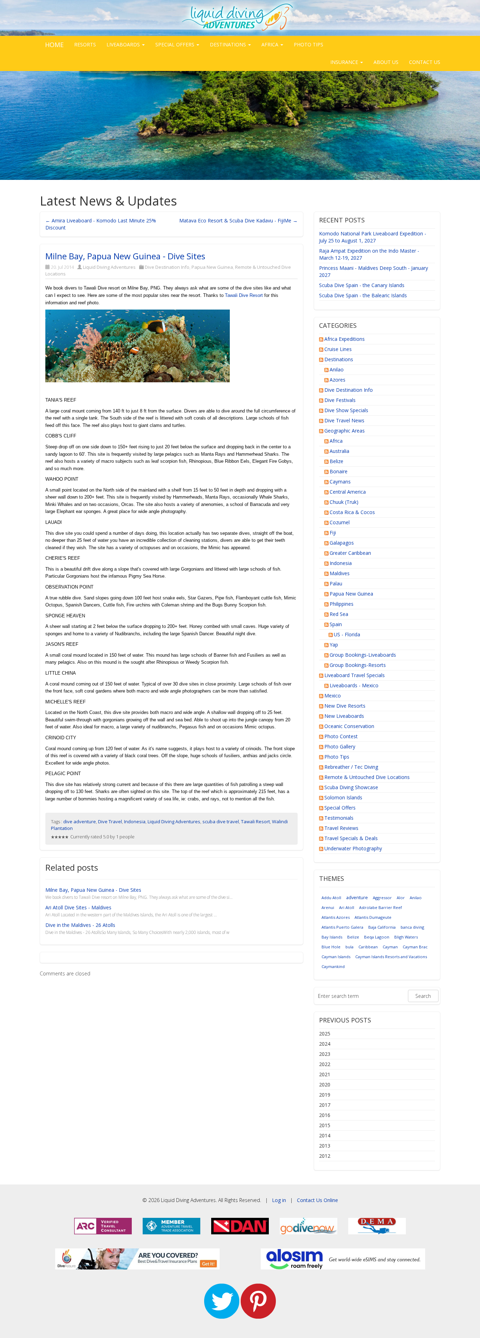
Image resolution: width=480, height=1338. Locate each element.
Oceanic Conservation (349, 726)
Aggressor (382, 897)
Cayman (390, 946)
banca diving (412, 927)
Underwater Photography (353, 848)
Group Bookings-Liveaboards (363, 654)
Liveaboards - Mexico (354, 685)
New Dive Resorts (344, 705)
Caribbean (368, 946)
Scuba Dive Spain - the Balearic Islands (363, 295)
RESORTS (85, 44)
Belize (336, 461)
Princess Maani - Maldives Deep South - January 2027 (373, 271)
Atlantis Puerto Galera (342, 927)
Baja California (382, 927)
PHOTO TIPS (308, 44)
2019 (324, 1094)
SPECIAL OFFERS (175, 44)
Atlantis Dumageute (373, 917)
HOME (54, 44)
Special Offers (340, 807)
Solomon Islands (343, 797)
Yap (334, 644)
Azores (337, 379)
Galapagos (342, 542)
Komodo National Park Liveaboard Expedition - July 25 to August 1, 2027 (372, 237)
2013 (324, 1145)
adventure (357, 898)
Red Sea (339, 614)
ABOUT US (386, 62)
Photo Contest (341, 736)
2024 (324, 1043)
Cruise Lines (338, 349)
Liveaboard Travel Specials (354, 675)
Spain (336, 624)
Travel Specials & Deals (351, 838)
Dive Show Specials (346, 410)
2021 (324, 1074)
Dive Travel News (344, 420)
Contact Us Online (317, 1200)
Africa (336, 440)
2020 (324, 1084)
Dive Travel (110, 821)
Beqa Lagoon (376, 937)
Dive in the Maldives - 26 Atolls (80, 925)
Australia (339, 451)
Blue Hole (331, 946)
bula (349, 946)
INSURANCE (344, 62)
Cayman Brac (415, 946)
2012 (324, 1155)
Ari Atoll (346, 907)
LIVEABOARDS (123, 44)
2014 (324, 1135)
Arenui (328, 907)
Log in (279, 1200)
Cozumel (340, 522)
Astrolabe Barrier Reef (380, 907)
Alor (401, 897)
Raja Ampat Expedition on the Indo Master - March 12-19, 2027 (369, 254)
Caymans (340, 481)
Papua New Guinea (212, 267)
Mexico (332, 695)
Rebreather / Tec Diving (351, 767)
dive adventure (79, 821)
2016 (324, 1115)
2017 (324, 1105)
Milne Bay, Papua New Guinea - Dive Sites (125, 256)
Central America (348, 491)
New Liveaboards (344, 716)
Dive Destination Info (167, 267)
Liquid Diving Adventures (109, 267)
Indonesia (134, 821)
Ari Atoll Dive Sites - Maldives (78, 907)
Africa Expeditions (344, 339)
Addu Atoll (331, 897)
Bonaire (339, 471)
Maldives (340, 573)
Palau (336, 583)
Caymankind (333, 966)
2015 (324, 1125)
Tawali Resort (255, 821)
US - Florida (347, 634)
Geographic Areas (344, 430)
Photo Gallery (339, 746)
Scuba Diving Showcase (351, 787)
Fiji (333, 532)
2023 (324, 1054)
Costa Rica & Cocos (352, 512)
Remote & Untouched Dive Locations (367, 777)
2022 (324, 1064)
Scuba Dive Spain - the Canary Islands (361, 285)
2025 (324, 1033)
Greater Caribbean (350, 553)
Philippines (341, 603)
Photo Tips (336, 756)
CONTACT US (424, 62)
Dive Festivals (340, 400)
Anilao (337, 369)
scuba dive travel (220, 821)
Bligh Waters (406, 937)
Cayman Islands (336, 956)
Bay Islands (332, 937)
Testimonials (338, 817)
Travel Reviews (341, 828)
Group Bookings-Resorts (358, 665)
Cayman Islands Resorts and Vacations (391, 956)
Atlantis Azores (336, 917)
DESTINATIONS (228, 44)
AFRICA (270, 44)
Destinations (338, 359)
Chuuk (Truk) (344, 502)
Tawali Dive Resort (244, 295)
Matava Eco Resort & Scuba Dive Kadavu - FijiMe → (238, 220)
